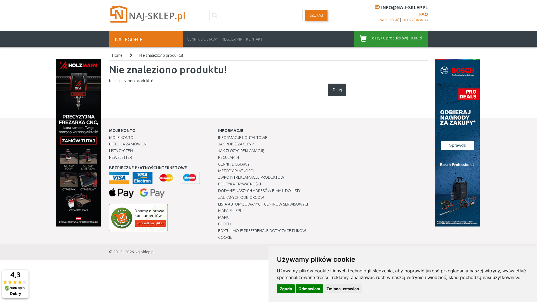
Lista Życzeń (121, 150)
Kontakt (254, 39)
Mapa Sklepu (230, 210)
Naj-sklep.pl (144, 252)
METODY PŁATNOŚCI (236, 171)
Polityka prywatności (239, 184)
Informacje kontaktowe (242, 137)
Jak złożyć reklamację (241, 150)
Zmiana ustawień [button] (342, 288)
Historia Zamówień (128, 144)
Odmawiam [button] (309, 288)
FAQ (423, 14)
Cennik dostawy (202, 39)
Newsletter (120, 157)
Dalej (337, 90)
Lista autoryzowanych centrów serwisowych (264, 204)
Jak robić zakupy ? (236, 144)
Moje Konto (121, 137)
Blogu (224, 224)
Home (117, 55)
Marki (223, 217)
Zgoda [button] (286, 288)
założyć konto (415, 20)
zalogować (389, 20)
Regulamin (232, 39)
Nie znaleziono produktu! (161, 55)
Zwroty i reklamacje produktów (251, 177)
